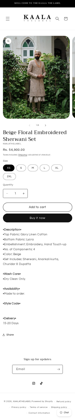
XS (8, 167)
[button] (7, 19)
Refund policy (64, 401)
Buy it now (37, 217)
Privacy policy (19, 407)
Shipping (22, 155)
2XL (9, 176)
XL (57, 167)
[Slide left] (29, 125)
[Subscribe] (58, 369)
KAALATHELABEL (22, 401)
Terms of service (38, 407)
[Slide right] (45, 125)
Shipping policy (59, 407)
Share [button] (10, 334)
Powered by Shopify (42, 401)
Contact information (39, 413)
